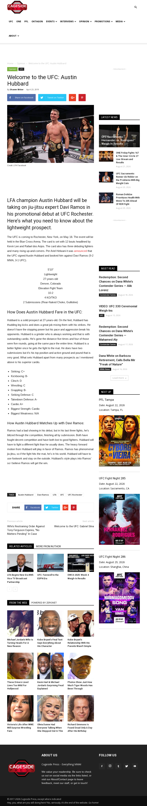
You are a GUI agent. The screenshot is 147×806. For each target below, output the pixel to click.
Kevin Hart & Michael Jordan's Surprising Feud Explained (50, 685)
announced (80, 250)
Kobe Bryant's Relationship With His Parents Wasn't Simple (79, 642)
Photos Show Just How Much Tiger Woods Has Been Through (80, 685)
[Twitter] (126, 766)
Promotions (102, 21)
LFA (54, 494)
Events (50, 21)
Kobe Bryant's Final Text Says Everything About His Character (49, 642)
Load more (118, 377)
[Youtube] (135, 766)
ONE (18, 21)
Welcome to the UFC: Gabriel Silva (74, 526)
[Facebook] (102, 766)
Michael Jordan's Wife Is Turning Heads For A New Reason (20, 642)
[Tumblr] (118, 766)
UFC (11, 21)
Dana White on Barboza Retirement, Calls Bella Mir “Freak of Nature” (117, 360)
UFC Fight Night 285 (112, 478)
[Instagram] (110, 766)
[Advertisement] (73, 51)
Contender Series (76, 570)
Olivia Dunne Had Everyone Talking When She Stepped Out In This (50, 727)
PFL (26, 21)
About (12, 35)
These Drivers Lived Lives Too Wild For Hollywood (18, 685)
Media (119, 21)
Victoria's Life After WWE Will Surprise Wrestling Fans (20, 727)
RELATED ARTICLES (20, 546)
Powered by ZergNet (44, 602)
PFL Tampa (106, 399)
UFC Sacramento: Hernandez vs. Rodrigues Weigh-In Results (117, 140)
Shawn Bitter (16, 89)
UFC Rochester (75, 494)
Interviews (67, 21)
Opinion (84, 21)
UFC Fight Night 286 (112, 556)
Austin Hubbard (25, 494)
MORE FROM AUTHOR (48, 546)
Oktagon (37, 21)
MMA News (105, 369)
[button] (135, 4)
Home (10, 63)
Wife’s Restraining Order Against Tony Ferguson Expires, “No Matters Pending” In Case (26, 530)
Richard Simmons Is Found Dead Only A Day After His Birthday (80, 727)
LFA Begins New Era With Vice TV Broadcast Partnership (20, 578)
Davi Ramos (43, 494)
